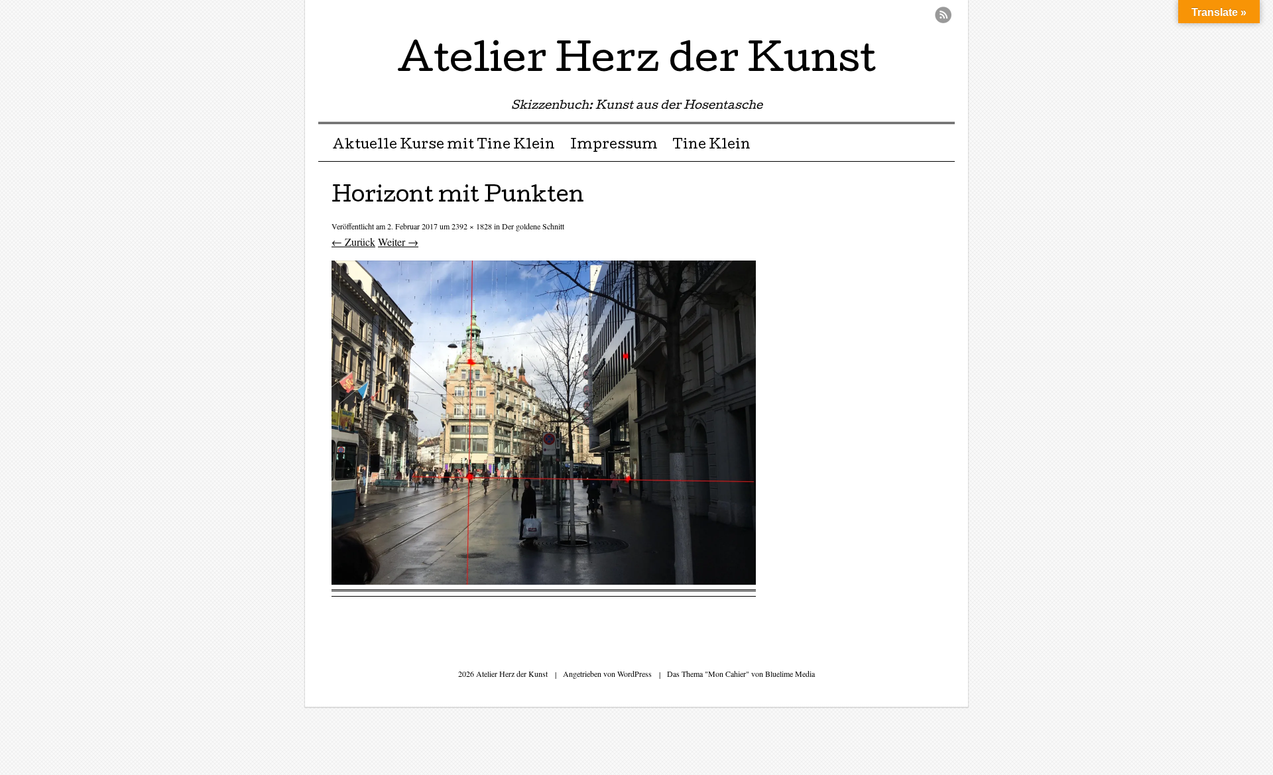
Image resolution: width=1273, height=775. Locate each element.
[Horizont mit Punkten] (544, 580)
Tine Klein (711, 145)
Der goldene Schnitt (533, 226)
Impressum (614, 145)
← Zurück (353, 242)
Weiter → (398, 242)
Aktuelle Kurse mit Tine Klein (443, 145)
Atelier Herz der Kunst (636, 62)
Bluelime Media (790, 673)
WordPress (634, 673)
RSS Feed (943, 15)
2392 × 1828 (472, 226)
